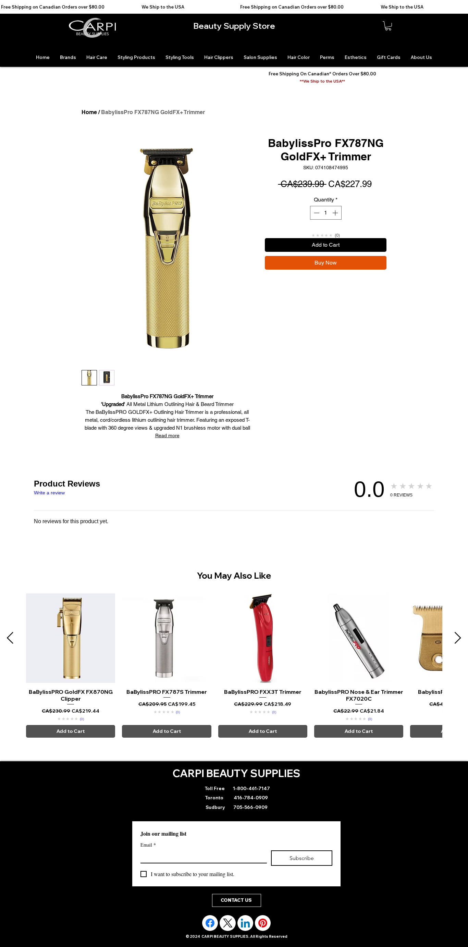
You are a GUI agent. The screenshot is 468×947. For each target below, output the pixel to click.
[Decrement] (316, 212)
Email (148, 845)
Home (89, 112)
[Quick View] (70, 637)
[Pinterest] (263, 923)
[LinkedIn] (245, 923)
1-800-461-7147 (251, 788)
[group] (234, 665)
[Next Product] (458, 638)
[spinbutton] (326, 212)
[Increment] (336, 212)
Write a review (49, 492)
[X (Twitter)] (228, 923)
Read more (167, 435)
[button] (388, 25)
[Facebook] (210, 923)
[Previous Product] (10, 638)
